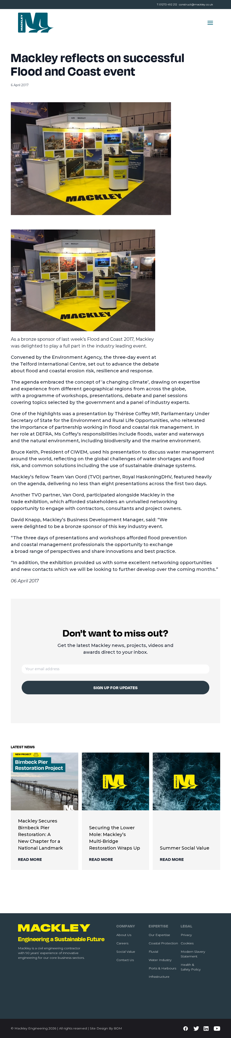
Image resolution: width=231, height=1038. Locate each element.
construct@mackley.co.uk (196, 4)
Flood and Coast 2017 (110, 339)
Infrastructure (159, 977)
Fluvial (153, 952)
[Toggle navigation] (210, 22)
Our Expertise (159, 935)
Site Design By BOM (106, 1028)
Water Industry (160, 960)
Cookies (187, 943)
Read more (30, 859)
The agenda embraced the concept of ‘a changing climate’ (80, 382)
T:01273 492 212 (167, 4)
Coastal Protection (163, 943)
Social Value (125, 952)
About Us (123, 935)
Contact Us (125, 960)
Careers (122, 943)
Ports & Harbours (162, 968)
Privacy (186, 935)
